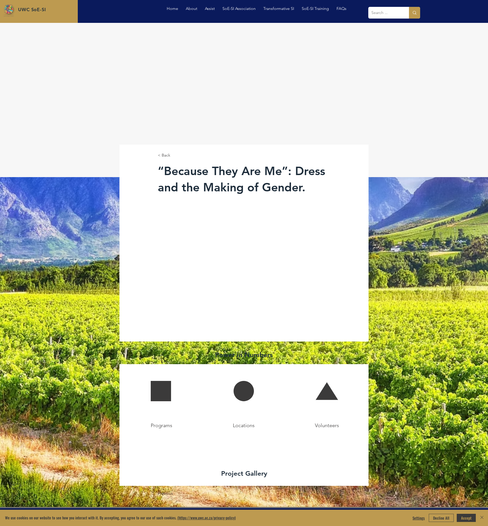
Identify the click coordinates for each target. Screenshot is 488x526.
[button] (210, 8)
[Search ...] (414, 13)
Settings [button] (419, 518)
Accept (466, 518)
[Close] (482, 518)
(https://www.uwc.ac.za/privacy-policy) (206, 517)
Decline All (441, 518)
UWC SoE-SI (32, 9)
